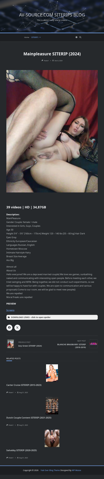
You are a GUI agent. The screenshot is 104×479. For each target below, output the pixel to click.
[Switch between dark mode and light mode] (76, 37)
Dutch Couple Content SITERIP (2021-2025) (28, 417)
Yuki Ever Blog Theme (50, 470)
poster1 (46, 61)
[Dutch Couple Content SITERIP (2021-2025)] (52, 405)
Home (26, 37)
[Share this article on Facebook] (9, 328)
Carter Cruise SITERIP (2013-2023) (23, 385)
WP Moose (76, 470)
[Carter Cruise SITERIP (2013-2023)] (52, 373)
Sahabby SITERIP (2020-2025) (21, 450)
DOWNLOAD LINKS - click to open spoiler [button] (31, 317)
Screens (10, 310)
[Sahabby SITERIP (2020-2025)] (52, 438)
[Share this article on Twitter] (17, 328)
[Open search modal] (80, 37)
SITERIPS (34, 37)
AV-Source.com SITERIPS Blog (52, 15)
